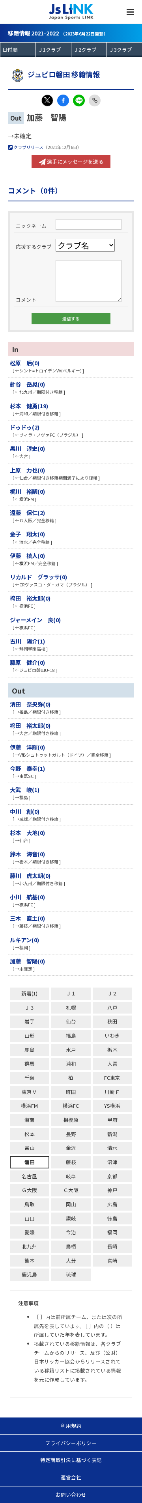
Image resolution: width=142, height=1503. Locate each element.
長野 (71, 1134)
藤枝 (71, 1162)
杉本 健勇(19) (29, 406)
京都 (112, 1176)
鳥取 (29, 1204)
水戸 (71, 1049)
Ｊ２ (112, 993)
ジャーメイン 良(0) (35, 620)
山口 (29, 1218)
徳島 (112, 1218)
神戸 (112, 1190)
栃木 (112, 1049)
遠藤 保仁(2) (27, 512)
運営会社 (71, 1477)
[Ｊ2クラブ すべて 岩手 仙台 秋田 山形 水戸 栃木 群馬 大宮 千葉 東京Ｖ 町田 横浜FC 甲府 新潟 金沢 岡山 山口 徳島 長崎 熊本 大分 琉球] (88, 50)
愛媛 (29, 1232)
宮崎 (112, 1260)
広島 (112, 1204)
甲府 (112, 1120)
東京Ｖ (29, 1092)
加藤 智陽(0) (27, 961)
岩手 (29, 1021)
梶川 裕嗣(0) (27, 491)
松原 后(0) (24, 363)
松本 (29, 1134)
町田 (71, 1092)
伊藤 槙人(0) (27, 555)
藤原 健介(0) (27, 662)
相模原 (70, 1120)
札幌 (71, 1007)
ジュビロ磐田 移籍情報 (64, 74)
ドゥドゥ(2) (24, 427)
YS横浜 (112, 1105)
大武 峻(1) (24, 789)
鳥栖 (71, 1246)
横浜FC (71, 1105)
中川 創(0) (24, 811)
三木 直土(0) (27, 918)
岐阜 (71, 1176)
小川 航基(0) (27, 897)
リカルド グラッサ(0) (38, 577)
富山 (29, 1147)
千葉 (29, 1077)
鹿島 (29, 1049)
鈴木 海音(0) (27, 854)
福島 (71, 1035)
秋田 (112, 1021)
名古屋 (29, 1176)
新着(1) (29, 993)
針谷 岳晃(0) (27, 384)
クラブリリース (28, 147)
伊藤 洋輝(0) (27, 747)
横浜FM (29, 1105)
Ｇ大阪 (29, 1190)
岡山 (71, 1204)
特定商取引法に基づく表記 (71, 1460)
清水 (112, 1147)
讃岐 (71, 1218)
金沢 (71, 1147)
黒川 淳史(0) (27, 448)
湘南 (29, 1120)
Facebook (63, 100)
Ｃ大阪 (70, 1190)
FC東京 (112, 1077)
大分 (71, 1260)
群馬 (29, 1063)
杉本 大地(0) (27, 832)
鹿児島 (29, 1274)
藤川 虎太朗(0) (30, 875)
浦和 (71, 1063)
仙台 (71, 1021)
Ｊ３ (29, 1007)
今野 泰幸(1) (27, 768)
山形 (29, 1035)
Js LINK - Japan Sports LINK (71, 12)
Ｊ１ (71, 993)
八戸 (112, 1007)
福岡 (112, 1232)
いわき (112, 1035)
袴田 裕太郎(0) (30, 598)
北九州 (29, 1246)
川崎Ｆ (112, 1092)
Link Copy (95, 100)
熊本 (29, 1260)
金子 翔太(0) (27, 534)
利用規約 (71, 1425)
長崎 (112, 1246)
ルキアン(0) (24, 940)
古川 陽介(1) (27, 641)
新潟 (112, 1134)
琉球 (71, 1274)
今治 (71, 1232)
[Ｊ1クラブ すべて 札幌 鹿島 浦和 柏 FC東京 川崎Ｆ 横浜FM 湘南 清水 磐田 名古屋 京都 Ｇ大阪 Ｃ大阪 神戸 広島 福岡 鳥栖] (53, 50)
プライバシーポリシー (71, 1443)
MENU (130, 12)
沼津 (112, 1162)
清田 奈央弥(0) (30, 704)
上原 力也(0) (27, 470)
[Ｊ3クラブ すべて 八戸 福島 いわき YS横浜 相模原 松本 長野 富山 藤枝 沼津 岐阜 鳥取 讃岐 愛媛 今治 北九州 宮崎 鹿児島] (124, 50)
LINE (79, 100)
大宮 (112, 1063)
